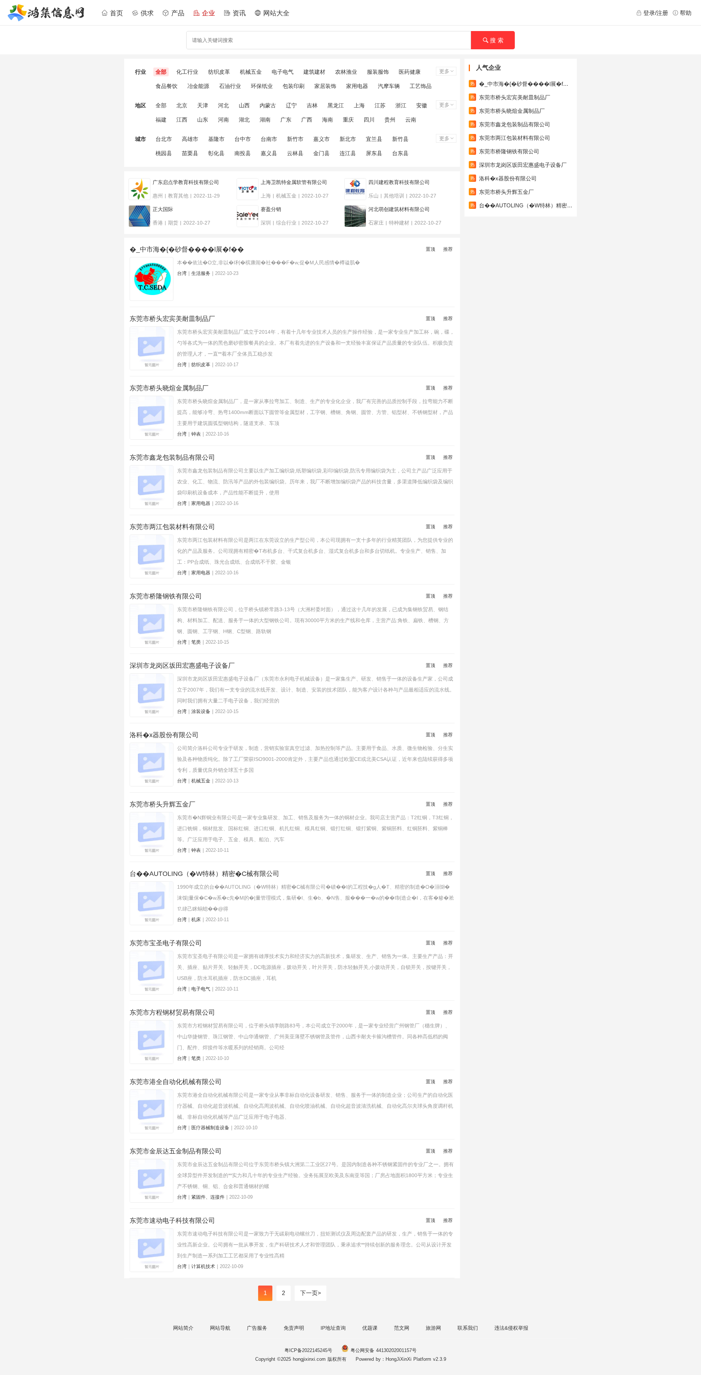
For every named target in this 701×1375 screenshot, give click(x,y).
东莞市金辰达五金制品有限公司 (176, 1151)
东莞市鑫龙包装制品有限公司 (172, 457)
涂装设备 (200, 711)
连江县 (348, 153)
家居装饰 (325, 86)
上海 (359, 105)
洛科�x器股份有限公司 (164, 735)
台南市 (269, 139)
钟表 (196, 434)
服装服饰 (378, 72)
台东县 (400, 153)
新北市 (348, 139)
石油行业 (230, 86)
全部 (161, 72)
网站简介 (183, 1328)
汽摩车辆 (389, 86)
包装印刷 (293, 86)
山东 (202, 119)
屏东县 (374, 153)
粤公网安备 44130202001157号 (383, 1350)
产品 (176, 13)
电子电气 (283, 72)
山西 (244, 105)
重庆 (348, 119)
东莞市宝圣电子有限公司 (166, 943)
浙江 (400, 105)
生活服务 (200, 273)
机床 (196, 919)
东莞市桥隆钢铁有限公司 (166, 596)
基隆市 (216, 139)
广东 (285, 119)
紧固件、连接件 (208, 1197)
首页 (115, 13)
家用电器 (357, 86)
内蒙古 (268, 105)
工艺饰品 (421, 86)
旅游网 (433, 1328)
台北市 (164, 139)
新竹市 (295, 139)
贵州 (389, 119)
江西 (181, 119)
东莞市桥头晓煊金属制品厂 (169, 388)
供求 (146, 13)
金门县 (321, 153)
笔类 (196, 642)
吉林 (312, 105)
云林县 (295, 153)
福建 (161, 119)
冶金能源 (198, 86)
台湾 (182, 273)
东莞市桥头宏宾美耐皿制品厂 (172, 318)
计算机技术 (203, 1266)
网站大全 (275, 13)
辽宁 (291, 105)
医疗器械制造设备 (210, 1127)
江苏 (380, 105)
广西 (306, 119)
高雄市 (190, 139)
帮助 (686, 13)
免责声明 (294, 1328)
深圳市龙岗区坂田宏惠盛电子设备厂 (182, 665)
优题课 (370, 1328)
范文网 (401, 1328)
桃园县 (164, 153)
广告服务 (257, 1328)
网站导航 (220, 1328)
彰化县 (216, 153)
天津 (202, 105)
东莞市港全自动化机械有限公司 (176, 1081)
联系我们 (467, 1328)
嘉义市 (321, 139)
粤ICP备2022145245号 (308, 1350)
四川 (369, 119)
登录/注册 (655, 13)
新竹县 (400, 139)
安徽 (421, 105)
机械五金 (251, 72)
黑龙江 (335, 105)
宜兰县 (374, 139)
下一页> (310, 1293)
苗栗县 (190, 153)
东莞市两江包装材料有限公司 (172, 527)
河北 (223, 105)
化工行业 (187, 72)
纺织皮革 (219, 72)
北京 (181, 105)
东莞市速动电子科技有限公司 (172, 1220)
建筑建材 (314, 72)
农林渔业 (346, 72)
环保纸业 (262, 86)
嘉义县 (269, 153)
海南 (327, 119)
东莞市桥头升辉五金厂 (162, 804)
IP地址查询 (333, 1328)
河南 (223, 119)
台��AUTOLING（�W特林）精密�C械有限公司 (204, 873)
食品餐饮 (166, 86)
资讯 (238, 13)
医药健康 (410, 72)
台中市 (242, 139)
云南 (410, 119)
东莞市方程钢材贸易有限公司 (172, 1012)
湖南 (265, 119)
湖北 (244, 119)
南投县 (242, 153)
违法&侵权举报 (511, 1328)
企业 (207, 13)
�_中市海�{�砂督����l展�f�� (187, 249)
